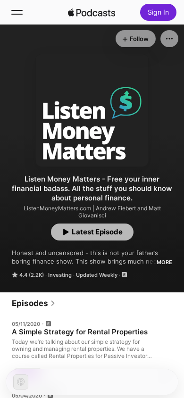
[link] (34, 303)
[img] (91, 12)
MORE (164, 262)
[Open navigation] (17, 12)
